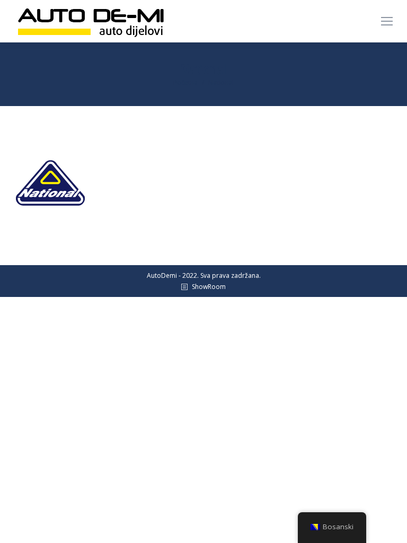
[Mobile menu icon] (386, 21)
